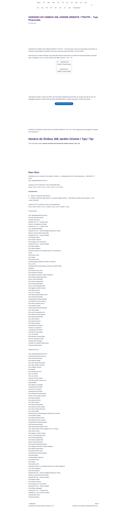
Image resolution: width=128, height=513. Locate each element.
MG (49, 2)
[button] (91, 5)
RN (56, 8)
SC (72, 2)
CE (38, 8)
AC (65, 8)
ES (58, 2)
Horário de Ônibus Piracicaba (64, 103)
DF (81, 2)
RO (60, 8)
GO (86, 2)
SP (44, 2)
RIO (53, 2)
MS (76, 2)
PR (63, 2)
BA (42, 8)
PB (47, 8)
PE (51, 8)
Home (38, 2)
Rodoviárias (76, 8)
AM (70, 8)
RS (67, 2)
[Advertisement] (64, 37)
